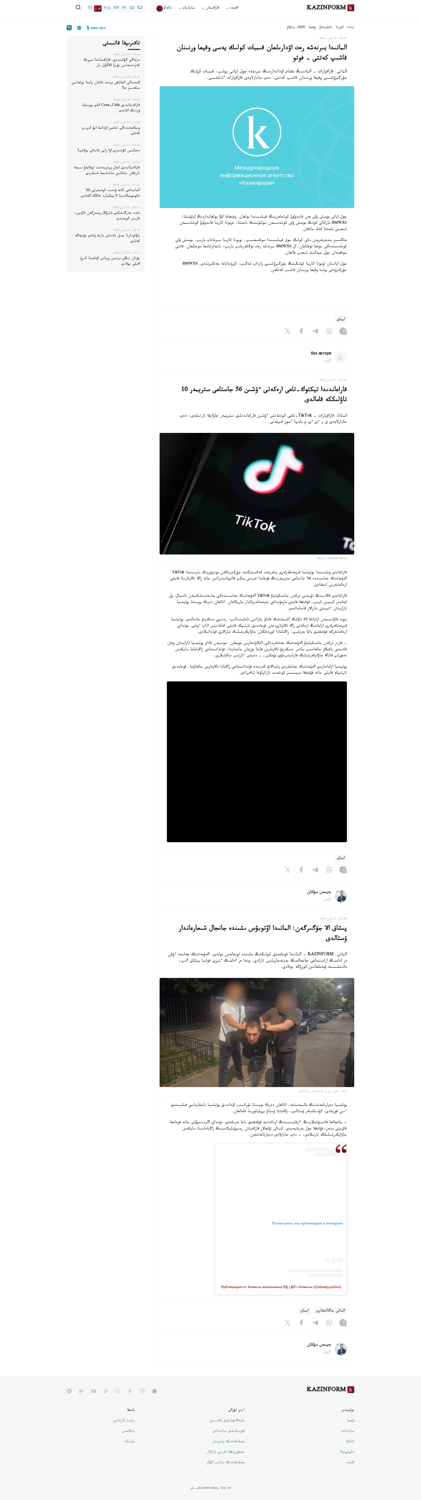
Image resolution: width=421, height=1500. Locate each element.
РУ (124, 8)
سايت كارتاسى (124, 1421)
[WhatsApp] (329, 332)
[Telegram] (315, 332)
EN (116, 8)
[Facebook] (301, 332)
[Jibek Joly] (94, 27)
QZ (131, 8)
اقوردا (340, 27)
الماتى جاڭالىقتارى (330, 1311)
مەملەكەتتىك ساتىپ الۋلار (226, 1463)
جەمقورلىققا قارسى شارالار (226, 1452)
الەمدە (350, 1463)
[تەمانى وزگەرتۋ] (156, 8)
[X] (287, 332)
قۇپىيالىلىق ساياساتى (228, 1431)
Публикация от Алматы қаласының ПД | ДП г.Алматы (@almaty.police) (281, 1287)
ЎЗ (90, 8)
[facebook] (130, 1391)
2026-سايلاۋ (296, 27)
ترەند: (350, 28)
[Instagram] (343, 332)
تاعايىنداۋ (325, 27)
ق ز (98, 8)
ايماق (341, 320)
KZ (140, 8)
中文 (107, 8)
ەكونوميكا (347, 1452)
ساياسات (348, 1431)
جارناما (130, 1442)
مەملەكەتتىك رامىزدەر (229, 1442)
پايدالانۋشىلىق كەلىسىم (227, 1421)
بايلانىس (128, 1431)
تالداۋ (167, 8)
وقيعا (312, 27)
